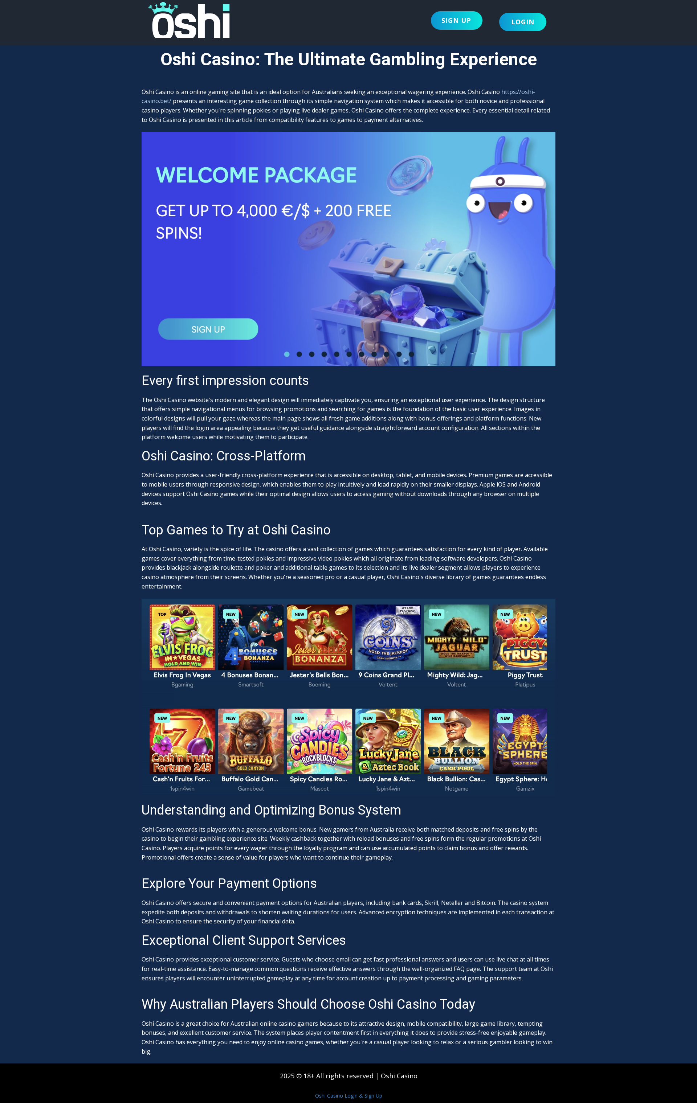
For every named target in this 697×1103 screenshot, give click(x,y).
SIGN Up (456, 20)
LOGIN (522, 21)
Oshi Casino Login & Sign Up (348, 1095)
